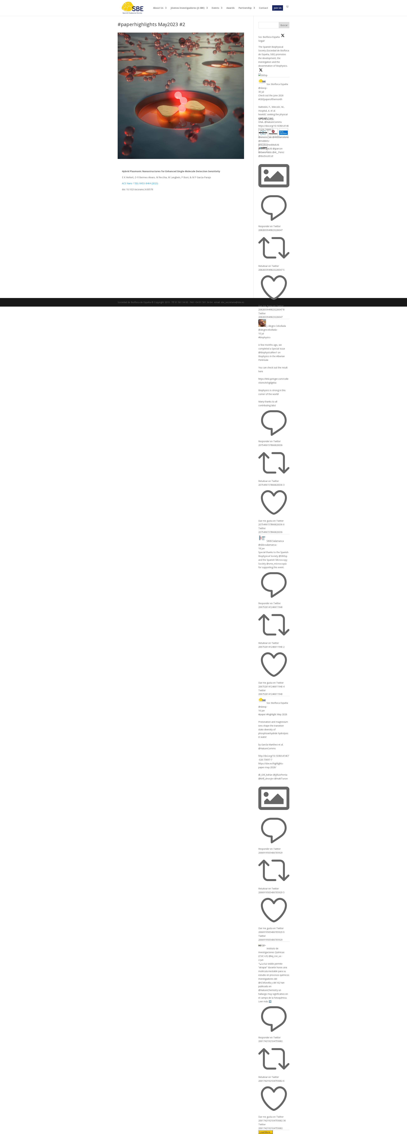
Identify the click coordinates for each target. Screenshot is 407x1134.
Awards (230, 8)
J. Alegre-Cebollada (276, 325)
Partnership (245, 8)
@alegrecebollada (267, 329)
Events (215, 8)
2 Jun (260, 959)
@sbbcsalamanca (267, 544)
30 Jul (261, 91)
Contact (263, 8)
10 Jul (261, 333)
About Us (158, 8)
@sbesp (262, 87)
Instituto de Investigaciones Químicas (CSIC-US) (271, 952)
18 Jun (261, 548)
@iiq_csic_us (275, 956)
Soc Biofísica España (277, 84)
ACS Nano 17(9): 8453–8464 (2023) (140, 183)
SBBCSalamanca (275, 540)
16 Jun (261, 710)
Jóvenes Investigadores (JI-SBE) (187, 8)
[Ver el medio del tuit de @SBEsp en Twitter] (273, 190)
